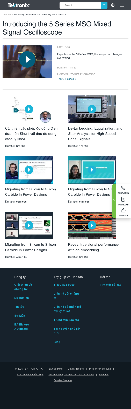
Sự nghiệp (21, 297)
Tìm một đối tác (110, 284)
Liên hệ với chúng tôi (66, 295)
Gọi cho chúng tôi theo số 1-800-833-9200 (71, 374)
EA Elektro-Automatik (22, 326)
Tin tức (19, 306)
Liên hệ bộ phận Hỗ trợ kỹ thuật (67, 309)
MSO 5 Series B (67, 78)
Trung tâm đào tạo (66, 319)
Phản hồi (104, 374)
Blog (57, 342)
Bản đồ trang (56, 369)
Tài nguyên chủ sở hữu (67, 331)
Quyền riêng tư (76, 369)
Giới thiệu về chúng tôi (23, 286)
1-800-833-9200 (64, 284)
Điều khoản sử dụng (100, 369)
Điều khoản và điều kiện (30, 374)
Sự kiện (19, 315)
